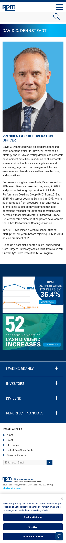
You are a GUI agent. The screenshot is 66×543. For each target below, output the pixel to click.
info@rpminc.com (11, 488)
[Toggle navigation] (59, 7)
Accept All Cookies (33, 536)
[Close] (62, 498)
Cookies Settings (33, 517)
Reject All (33, 527)
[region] (33, 518)
